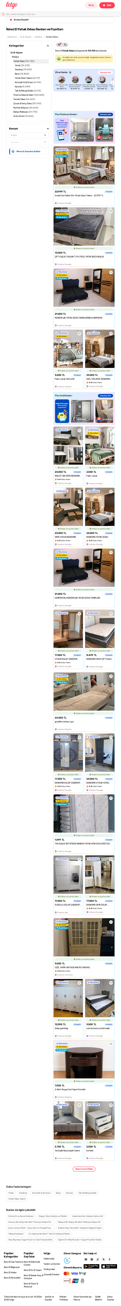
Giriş (91, 5)
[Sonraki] (113, 83)
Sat (109, 5)
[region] (84, 83)
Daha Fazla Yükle (84, 1169)
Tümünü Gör (105, 72)
